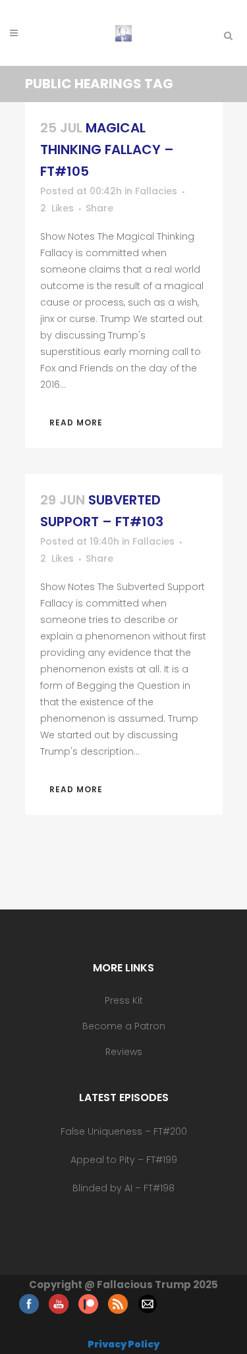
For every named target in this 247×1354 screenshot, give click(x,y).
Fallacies (156, 191)
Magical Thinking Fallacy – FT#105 (107, 149)
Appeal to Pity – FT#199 (123, 1159)
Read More (76, 422)
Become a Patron (123, 1026)
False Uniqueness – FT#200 (124, 1131)
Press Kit (124, 1000)
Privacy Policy (123, 1344)
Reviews (123, 1051)
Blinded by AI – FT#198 (123, 1188)
